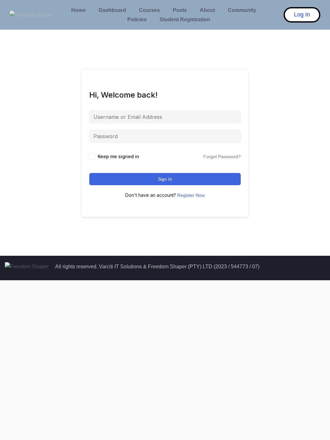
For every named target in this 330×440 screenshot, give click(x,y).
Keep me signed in (118, 156)
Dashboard (112, 10)
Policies (137, 19)
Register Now (191, 195)
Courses (149, 10)
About (207, 10)
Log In (302, 14)
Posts (180, 10)
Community (242, 10)
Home (78, 10)
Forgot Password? (222, 156)
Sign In (165, 179)
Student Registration (185, 19)
